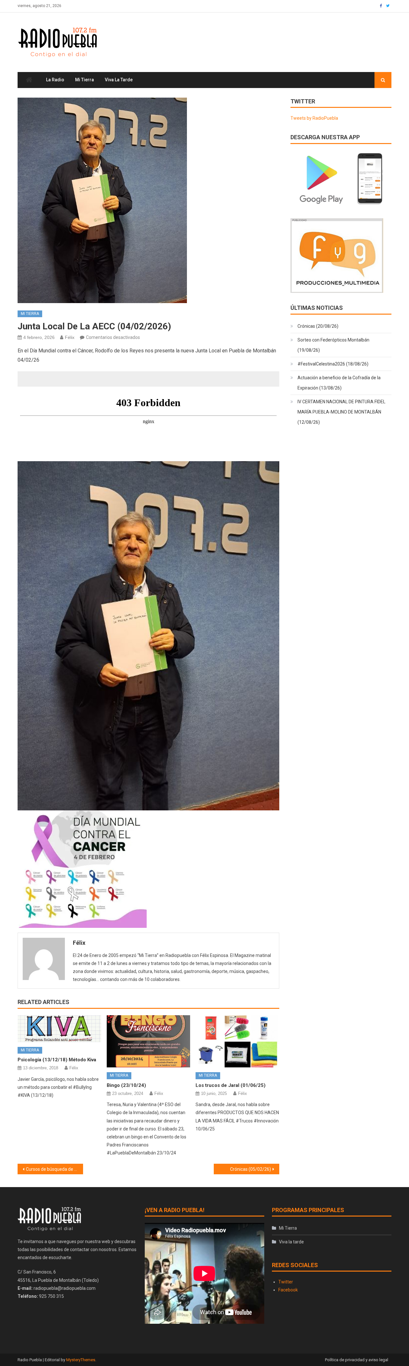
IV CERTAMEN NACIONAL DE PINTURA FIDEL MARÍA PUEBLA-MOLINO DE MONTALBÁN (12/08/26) (341, 412)
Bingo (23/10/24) (126, 1085)
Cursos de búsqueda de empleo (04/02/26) (54, 1169)
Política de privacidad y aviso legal (356, 1359)
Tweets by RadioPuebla (314, 118)
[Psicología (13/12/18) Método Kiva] (59, 1028)
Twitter (285, 1281)
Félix (69, 337)
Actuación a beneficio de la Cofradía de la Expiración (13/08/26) (339, 382)
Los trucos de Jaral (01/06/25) (231, 1085)
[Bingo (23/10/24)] (148, 1041)
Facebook (288, 1289)
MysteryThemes (80, 1359)
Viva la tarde (119, 79)
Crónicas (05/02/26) (250, 1169)
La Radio (55, 79)
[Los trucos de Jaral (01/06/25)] (237, 1041)
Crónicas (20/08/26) (317, 326)
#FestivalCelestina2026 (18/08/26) (332, 363)
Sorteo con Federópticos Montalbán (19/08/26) (333, 345)
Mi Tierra (84, 79)
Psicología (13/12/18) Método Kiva (57, 1060)
